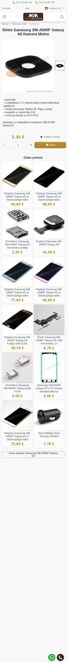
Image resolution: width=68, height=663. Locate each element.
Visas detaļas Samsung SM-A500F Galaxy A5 (33, 454)
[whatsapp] (51, 657)
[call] (60, 657)
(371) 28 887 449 (24, 2)
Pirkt (52, 145)
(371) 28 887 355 (47, 2)
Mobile (33, 19)
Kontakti (6, 8)
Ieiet (27, 8)
